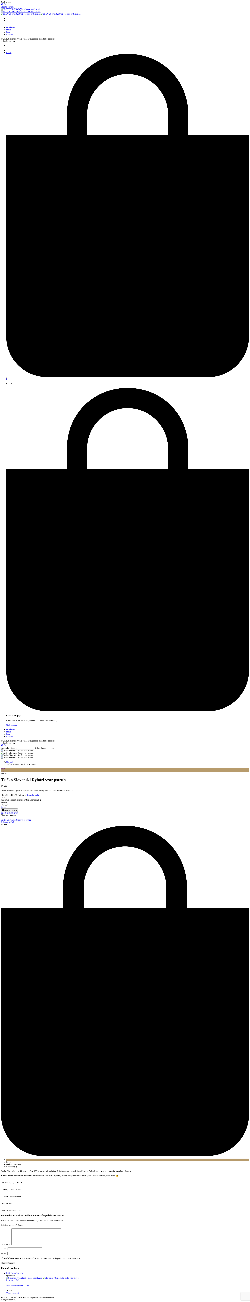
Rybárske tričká (32, 795)
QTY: (3, 797)
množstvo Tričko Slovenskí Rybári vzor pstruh (20, 800)
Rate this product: (9, 1225)
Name (4, 1249)
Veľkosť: (4, 802)
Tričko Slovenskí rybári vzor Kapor (17, 1285)
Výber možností (12, 1293)
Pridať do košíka (10, 810)
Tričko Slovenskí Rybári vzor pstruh (16, 820)
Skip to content (7, 7)
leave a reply (6, 1244)
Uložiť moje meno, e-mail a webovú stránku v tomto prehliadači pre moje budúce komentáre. (42, 1258)
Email (4, 1253)
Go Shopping (11, 725)
